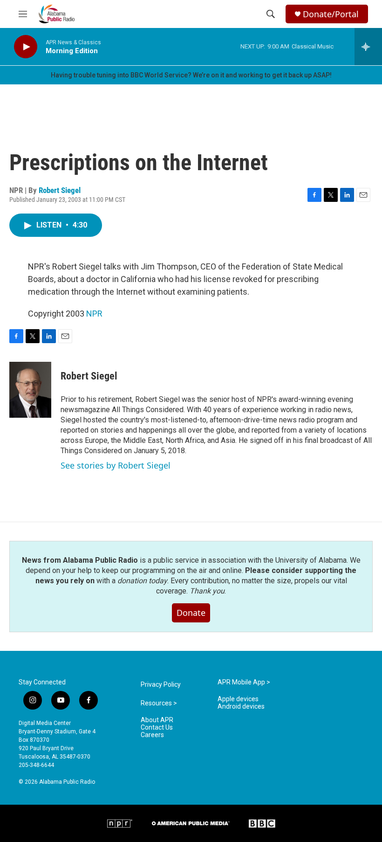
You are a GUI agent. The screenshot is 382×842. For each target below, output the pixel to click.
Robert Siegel (60, 190)
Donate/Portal (331, 14)
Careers (152, 735)
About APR (157, 720)
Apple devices (238, 699)
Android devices (241, 706)
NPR (94, 313)
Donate (191, 612)
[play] (25, 46)
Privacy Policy (161, 684)
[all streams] (368, 46)
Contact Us (157, 727)
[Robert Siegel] (30, 390)
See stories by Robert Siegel (116, 465)
